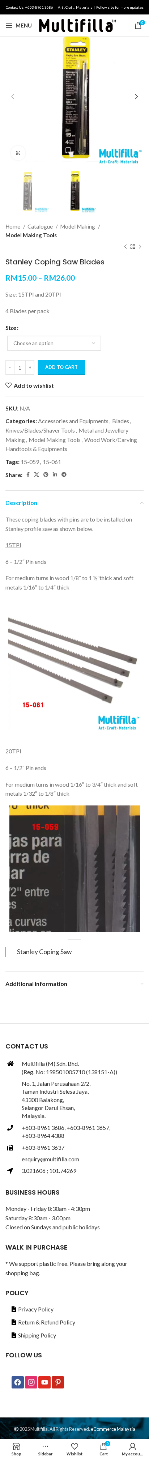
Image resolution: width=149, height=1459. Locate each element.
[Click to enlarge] (18, 153)
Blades (120, 420)
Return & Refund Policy (46, 1322)
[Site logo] (77, 24)
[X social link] (36, 474)
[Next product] (140, 246)
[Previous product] (125, 246)
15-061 (52, 461)
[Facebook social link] (28, 474)
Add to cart (61, 367)
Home (13, 226)
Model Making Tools (31, 235)
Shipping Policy (37, 1335)
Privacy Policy (36, 1309)
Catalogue (40, 226)
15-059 (30, 461)
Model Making (78, 226)
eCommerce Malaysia (113, 1429)
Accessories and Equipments (73, 420)
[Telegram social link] (64, 474)
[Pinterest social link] (46, 474)
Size (10, 327)
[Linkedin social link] (55, 474)
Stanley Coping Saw (44, 952)
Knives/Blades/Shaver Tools (40, 430)
